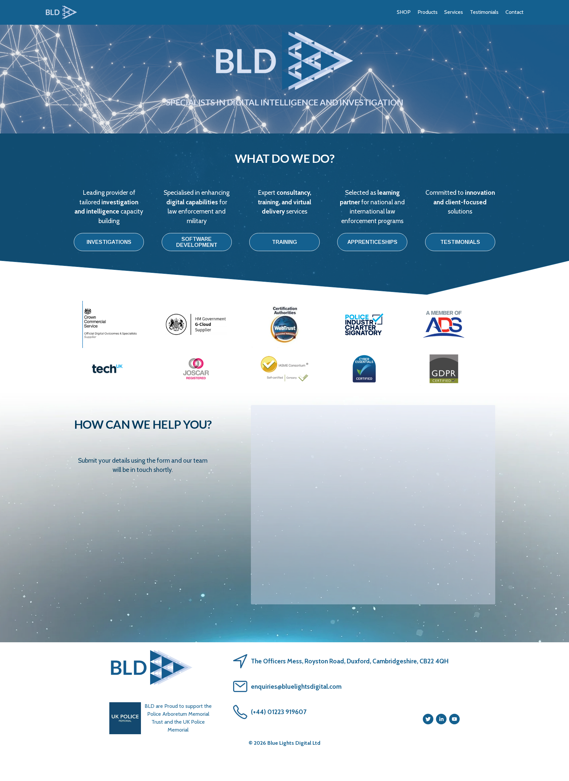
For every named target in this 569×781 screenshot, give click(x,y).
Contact (514, 12)
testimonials (460, 242)
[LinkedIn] (441, 719)
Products (428, 12)
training (284, 242)
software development (196, 242)
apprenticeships (372, 242)
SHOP (404, 12)
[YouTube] (454, 719)
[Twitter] (428, 719)
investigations (109, 242)
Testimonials (484, 12)
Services (453, 12)
